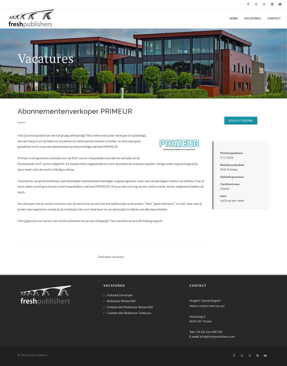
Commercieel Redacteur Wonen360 (130, 307)
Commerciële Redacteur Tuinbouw (129, 313)
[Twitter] (264, 4)
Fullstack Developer (120, 295)
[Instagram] (256, 4)
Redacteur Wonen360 (121, 301)
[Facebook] (248, 4)
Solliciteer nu (241, 120)
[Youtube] (280, 4)
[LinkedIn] (272, 4)
